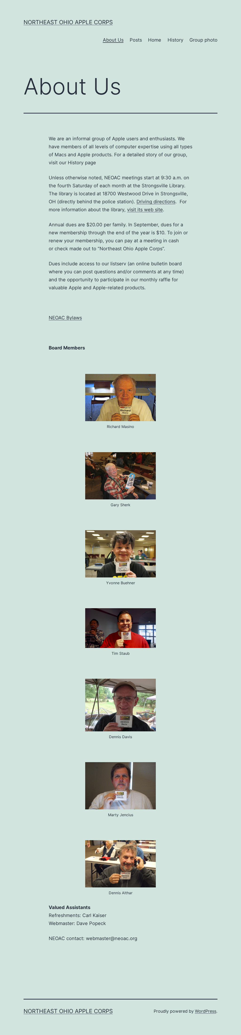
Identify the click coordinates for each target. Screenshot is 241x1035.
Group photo (203, 40)
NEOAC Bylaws (65, 318)
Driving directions (156, 201)
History (175, 40)
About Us (113, 40)
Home (154, 40)
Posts (136, 40)
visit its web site (145, 209)
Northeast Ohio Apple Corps (68, 22)
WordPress (205, 1011)
